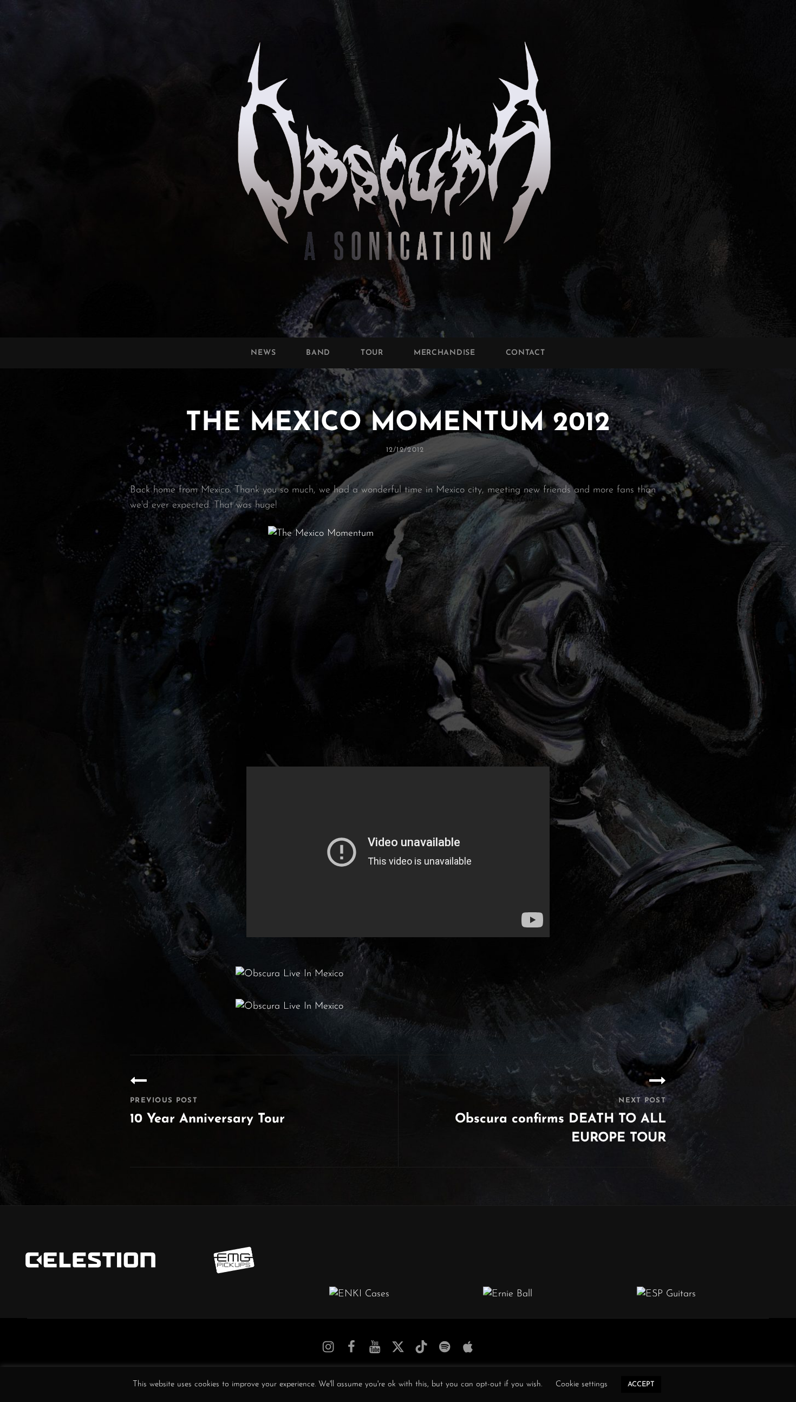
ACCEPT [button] (641, 1384)
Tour (372, 353)
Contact (525, 353)
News (263, 353)
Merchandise (444, 353)
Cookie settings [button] (582, 1384)
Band (318, 353)
